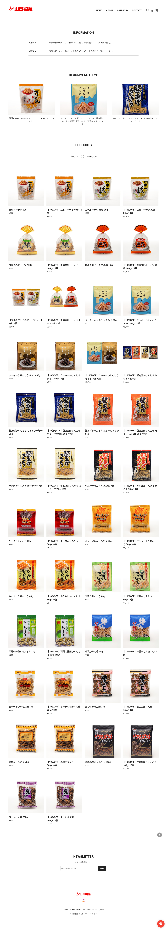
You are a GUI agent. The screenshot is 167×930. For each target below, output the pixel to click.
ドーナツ (74, 156)
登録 (102, 868)
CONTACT (137, 10)
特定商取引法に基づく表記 (93, 909)
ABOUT (109, 10)
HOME (99, 10)
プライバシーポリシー (72, 909)
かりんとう (92, 156)
